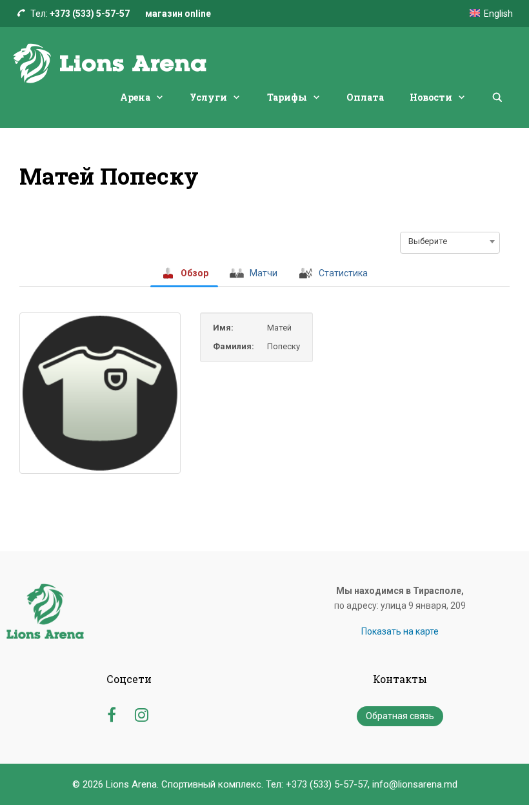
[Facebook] (111, 713)
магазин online (178, 13)
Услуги (208, 97)
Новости (431, 97)
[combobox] (450, 241)
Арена (135, 97)
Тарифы (287, 97)
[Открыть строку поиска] (497, 97)
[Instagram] (141, 713)
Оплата (365, 97)
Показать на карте (400, 631)
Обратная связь (400, 716)
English (498, 13)
